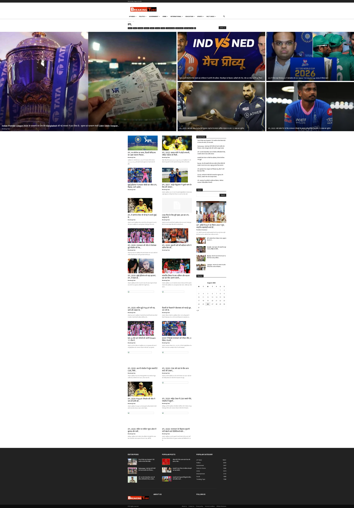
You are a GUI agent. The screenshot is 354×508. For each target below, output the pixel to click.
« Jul (197, 310)
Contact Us (191, 506)
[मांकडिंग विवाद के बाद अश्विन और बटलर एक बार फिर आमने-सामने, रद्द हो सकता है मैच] (177, 266)
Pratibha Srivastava (201, 229)
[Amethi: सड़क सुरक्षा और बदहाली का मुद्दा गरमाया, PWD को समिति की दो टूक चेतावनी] (201, 249)
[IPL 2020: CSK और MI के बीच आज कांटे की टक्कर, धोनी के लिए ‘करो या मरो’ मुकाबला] (177, 358)
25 (203, 304)
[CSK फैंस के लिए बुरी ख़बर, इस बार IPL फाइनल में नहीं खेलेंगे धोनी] (177, 205)
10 (198, 297)
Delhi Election (179, 28)
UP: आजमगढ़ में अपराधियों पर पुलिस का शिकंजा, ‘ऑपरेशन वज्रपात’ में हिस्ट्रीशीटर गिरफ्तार (210, 181)
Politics (142, 16)
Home (129, 21)
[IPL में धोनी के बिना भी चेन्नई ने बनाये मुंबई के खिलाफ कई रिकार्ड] (143, 205)
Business (146, 28)
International (176, 16)
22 (220, 300)
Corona (157, 28)
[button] (224, 16)
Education (189, 16)
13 (212, 297)
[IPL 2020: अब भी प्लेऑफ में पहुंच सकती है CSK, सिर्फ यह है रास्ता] (143, 358)
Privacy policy (199, 506)
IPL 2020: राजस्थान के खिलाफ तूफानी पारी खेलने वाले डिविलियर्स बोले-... (176, 430)
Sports (199, 16)
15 (220, 297)
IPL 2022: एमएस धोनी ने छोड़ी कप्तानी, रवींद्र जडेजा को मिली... (176, 154)
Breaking (140, 28)
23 (224, 300)
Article (130, 28)
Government (153, 16)
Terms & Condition (210, 506)
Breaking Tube (6, 129)
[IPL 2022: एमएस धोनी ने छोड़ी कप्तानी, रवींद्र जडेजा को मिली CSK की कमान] (177, 143)
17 (198, 300)
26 (208, 304)
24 (198, 304)
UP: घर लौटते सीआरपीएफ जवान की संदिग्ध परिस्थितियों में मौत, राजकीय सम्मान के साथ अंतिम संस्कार (211, 153)
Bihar (135, 28)
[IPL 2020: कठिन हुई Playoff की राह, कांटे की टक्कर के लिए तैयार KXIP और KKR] (143, 298)
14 (216, 297)
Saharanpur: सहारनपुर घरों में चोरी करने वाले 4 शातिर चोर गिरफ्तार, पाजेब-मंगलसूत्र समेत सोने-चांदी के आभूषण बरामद (211, 147)
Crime (164, 16)
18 (203, 300)
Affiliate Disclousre (221, 506)
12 (208, 297)
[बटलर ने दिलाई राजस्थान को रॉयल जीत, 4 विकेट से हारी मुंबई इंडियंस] (177, 328)
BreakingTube (131, 157)
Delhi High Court (189, 28)
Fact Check (210, 16)
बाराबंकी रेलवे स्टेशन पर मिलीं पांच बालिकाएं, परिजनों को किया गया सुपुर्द (210, 158)
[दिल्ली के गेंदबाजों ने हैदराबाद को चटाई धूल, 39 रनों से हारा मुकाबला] (177, 298)
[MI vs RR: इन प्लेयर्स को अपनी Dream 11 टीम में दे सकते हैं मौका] (143, 328)
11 (203, 297)
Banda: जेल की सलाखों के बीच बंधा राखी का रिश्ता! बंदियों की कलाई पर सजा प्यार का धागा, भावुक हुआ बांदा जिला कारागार (211, 164)
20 (212, 300)
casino (152, 28)
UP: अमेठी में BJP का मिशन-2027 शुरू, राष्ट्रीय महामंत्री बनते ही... (210, 226)
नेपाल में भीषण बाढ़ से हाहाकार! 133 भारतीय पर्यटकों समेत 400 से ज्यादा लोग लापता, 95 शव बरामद (211, 141)
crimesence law (170, 28)
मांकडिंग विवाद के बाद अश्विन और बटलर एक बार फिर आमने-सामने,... (176, 276)
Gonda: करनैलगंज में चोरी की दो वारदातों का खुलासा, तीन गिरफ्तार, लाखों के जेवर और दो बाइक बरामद (210, 175)
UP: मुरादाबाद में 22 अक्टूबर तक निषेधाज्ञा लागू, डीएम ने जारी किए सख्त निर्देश (210, 170)
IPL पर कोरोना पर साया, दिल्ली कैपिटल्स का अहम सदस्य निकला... (142, 154)
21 (216, 300)
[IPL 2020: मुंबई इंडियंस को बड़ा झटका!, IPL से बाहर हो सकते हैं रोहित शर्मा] (143, 266)
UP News (132, 16)
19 (208, 300)
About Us (184, 506)
